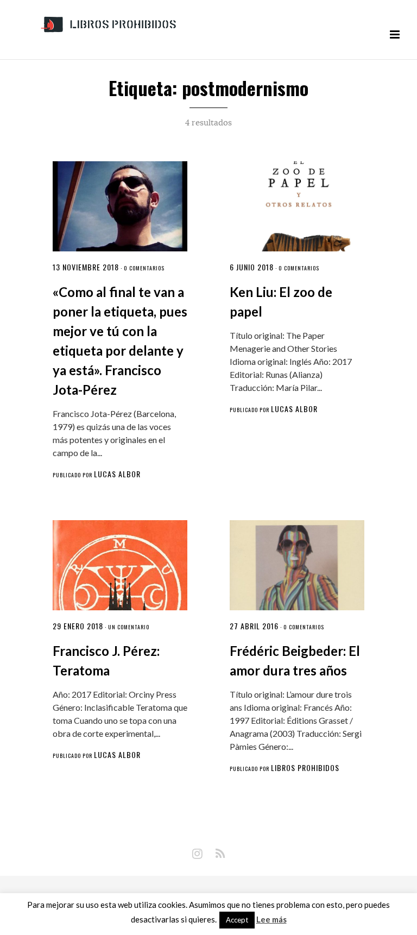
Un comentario (128, 627)
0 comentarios (144, 268)
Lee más (271, 919)
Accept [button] (237, 919)
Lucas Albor (117, 473)
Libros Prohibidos (305, 767)
